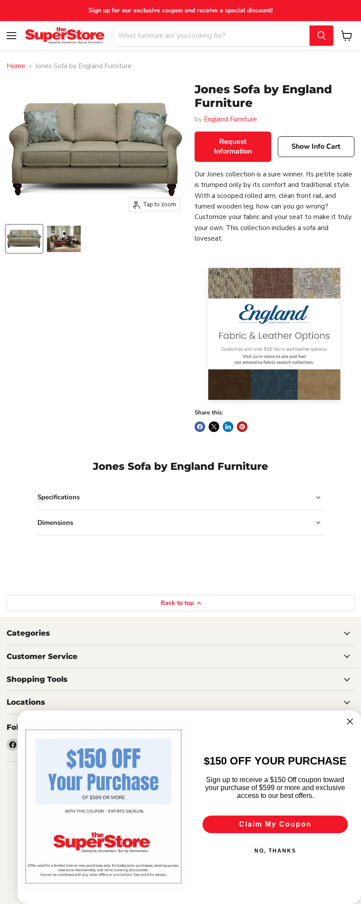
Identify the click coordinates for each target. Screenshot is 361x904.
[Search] (321, 36)
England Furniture (230, 119)
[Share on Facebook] (200, 426)
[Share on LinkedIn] (228, 426)
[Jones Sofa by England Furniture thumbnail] (24, 239)
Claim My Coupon (275, 824)
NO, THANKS (275, 851)
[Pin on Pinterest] (242, 426)
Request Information (233, 147)
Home (16, 66)
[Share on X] (214, 426)
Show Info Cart (315, 146)
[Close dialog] (350, 721)
